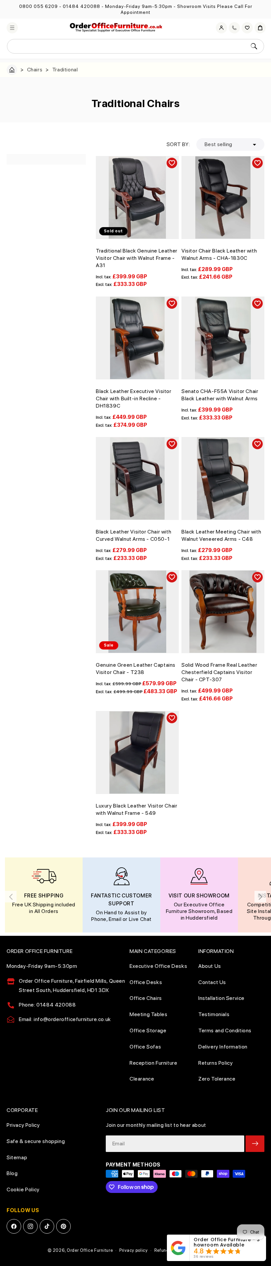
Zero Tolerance (216, 1079)
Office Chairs (146, 998)
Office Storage (148, 1030)
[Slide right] (260, 896)
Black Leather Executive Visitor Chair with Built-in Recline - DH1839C (134, 398)
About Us (209, 966)
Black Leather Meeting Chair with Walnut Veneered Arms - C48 (221, 535)
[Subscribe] (255, 1143)
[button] (12, 27)
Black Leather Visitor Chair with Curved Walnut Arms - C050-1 (133, 535)
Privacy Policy (23, 1125)
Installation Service (221, 998)
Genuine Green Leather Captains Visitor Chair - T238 (135, 668)
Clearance (142, 1079)
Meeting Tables (148, 1014)
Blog (12, 1173)
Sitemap (17, 1157)
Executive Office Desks (158, 966)
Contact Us (212, 982)
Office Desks (146, 982)
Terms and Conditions (225, 1030)
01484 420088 (81, 6)
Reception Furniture (153, 1063)
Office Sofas (145, 1047)
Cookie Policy (23, 1189)
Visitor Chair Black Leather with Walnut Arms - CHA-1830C (219, 254)
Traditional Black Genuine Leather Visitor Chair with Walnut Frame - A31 (136, 258)
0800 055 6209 (38, 6)
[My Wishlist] (247, 27)
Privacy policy (133, 1250)
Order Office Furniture (90, 1250)
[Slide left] (11, 896)
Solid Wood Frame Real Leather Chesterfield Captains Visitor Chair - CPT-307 (219, 672)
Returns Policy (215, 1063)
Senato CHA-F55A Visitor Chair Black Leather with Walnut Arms (219, 395)
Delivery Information (223, 1047)
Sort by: (178, 144)
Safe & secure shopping (36, 1141)
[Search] (254, 46)
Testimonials (213, 1014)
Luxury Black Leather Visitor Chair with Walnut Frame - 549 (136, 809)
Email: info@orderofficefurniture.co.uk (65, 1019)
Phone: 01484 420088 (47, 1005)
